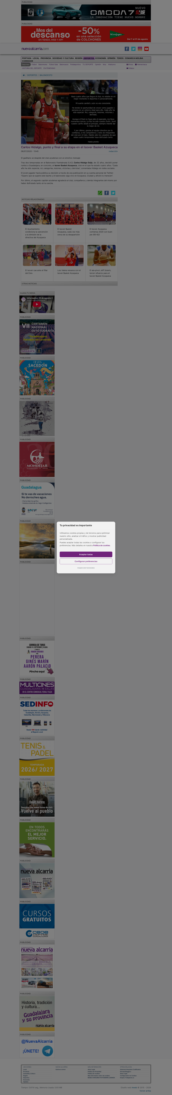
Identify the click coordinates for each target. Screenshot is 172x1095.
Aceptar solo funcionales (86, 568)
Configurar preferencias (86, 561)
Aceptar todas (86, 554)
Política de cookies (101, 545)
